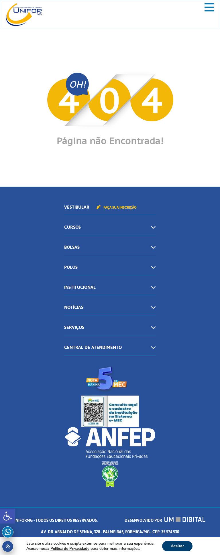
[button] (7, 516)
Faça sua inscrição (120, 207)
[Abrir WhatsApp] (205, 540)
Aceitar (177, 546)
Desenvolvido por (144, 520)
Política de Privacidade (69, 548)
